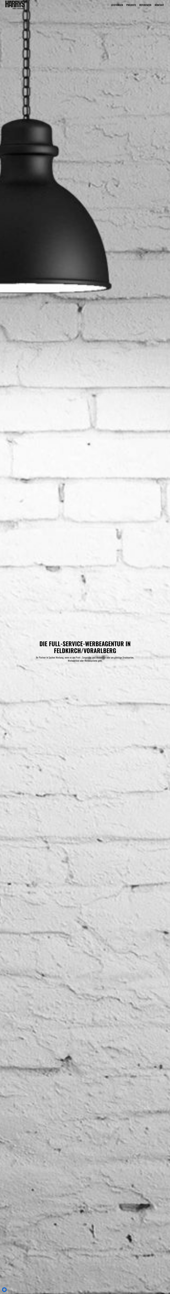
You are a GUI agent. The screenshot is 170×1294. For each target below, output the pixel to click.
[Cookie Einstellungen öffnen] (4, 1291)
